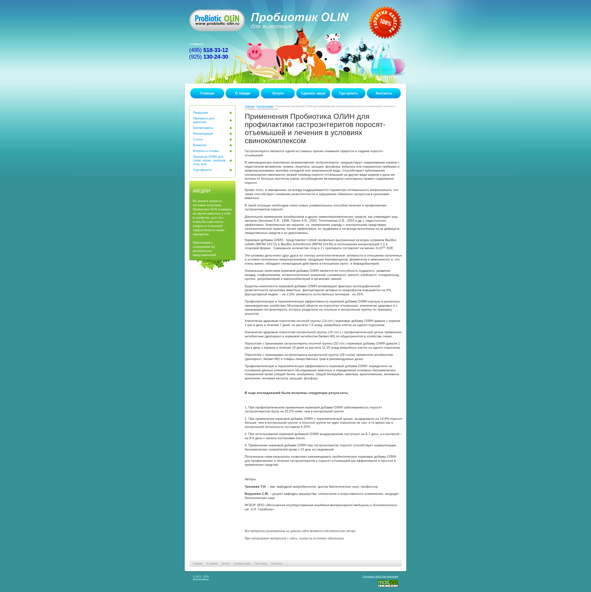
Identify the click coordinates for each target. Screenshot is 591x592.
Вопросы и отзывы (206, 151)
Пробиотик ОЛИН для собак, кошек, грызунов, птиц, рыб (209, 160)
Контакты (384, 93)
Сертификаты (202, 170)
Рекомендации (264, 106)
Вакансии (199, 145)
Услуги (277, 93)
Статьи (198, 139)
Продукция (200, 112)
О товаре (242, 93)
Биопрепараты (203, 128)
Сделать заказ (313, 93)
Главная (207, 93)
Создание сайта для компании (380, 576)
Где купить (348, 93)
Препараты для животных (203, 120)
